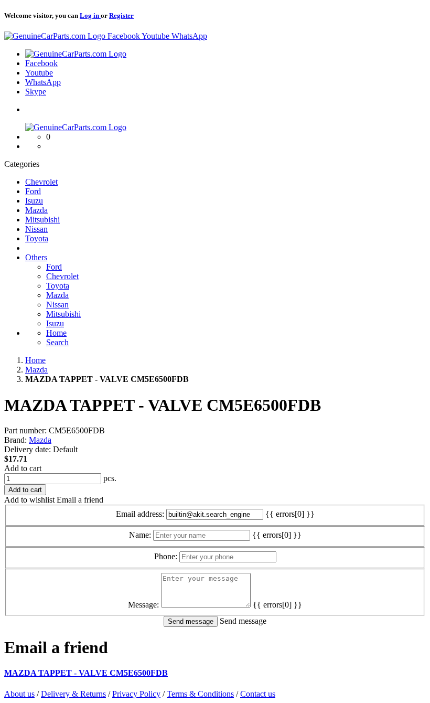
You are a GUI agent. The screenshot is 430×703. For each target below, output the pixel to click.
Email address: (140, 513)
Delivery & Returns (73, 693)
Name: (140, 534)
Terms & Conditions (200, 693)
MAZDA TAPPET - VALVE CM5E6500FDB (86, 672)
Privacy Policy (136, 693)
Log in (90, 15)
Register (121, 15)
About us (19, 693)
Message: (143, 604)
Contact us (257, 693)
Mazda (40, 439)
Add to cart (22, 468)
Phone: (165, 556)
